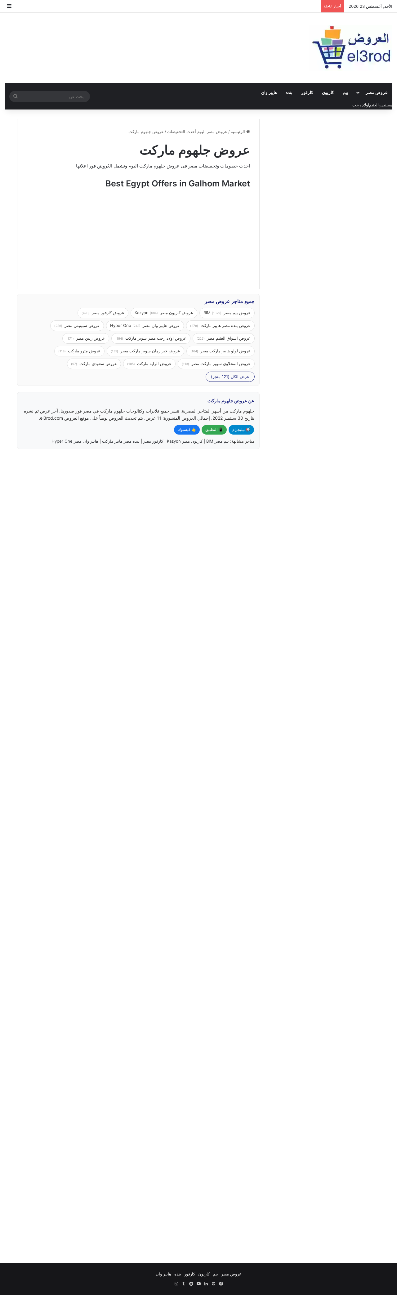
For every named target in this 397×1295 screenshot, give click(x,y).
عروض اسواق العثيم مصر (224, 338)
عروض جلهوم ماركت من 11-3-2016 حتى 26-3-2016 (207, 1169)
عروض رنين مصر (85, 338)
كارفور (307, 92)
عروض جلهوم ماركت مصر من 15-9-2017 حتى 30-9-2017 (78, 482)
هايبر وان (269, 92)
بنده (289, 92)
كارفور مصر (153, 441)
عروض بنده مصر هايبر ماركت (220, 325)
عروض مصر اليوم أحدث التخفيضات (197, 131)
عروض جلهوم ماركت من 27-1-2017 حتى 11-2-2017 (207, 854)
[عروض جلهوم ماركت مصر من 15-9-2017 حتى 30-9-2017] (75, 548)
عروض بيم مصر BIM (227, 312)
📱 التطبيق (214, 429)
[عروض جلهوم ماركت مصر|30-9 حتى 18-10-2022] (201, 548)
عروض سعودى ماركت (94, 363)
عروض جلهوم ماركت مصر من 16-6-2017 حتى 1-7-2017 (204, 653)
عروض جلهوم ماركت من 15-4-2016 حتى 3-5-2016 (81, 1064)
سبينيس (385, 104)
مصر (192, 166)
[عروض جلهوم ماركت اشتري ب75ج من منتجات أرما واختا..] (75, 734)
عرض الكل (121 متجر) (230, 376)
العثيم (374, 104)
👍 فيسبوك (187, 429)
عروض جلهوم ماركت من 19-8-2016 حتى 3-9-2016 (81, 854)
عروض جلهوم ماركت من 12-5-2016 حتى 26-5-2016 (206, 1064)
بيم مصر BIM (217, 441)
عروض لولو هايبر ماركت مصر (220, 350)
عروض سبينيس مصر (77, 325)
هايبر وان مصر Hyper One (74, 441)
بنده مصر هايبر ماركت (121, 441)
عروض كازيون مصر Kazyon (164, 312)
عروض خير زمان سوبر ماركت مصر (145, 350)
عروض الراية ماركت (149, 363)
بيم (345, 92)
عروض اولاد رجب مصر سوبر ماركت (150, 338)
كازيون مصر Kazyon (185, 441)
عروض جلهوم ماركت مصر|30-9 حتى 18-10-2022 (207, 482)
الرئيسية (238, 131)
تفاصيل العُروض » (226, 600)
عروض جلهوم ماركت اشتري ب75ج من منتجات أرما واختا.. (79, 653)
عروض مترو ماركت (79, 350)
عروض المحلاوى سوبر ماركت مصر (216, 363)
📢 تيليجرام (241, 429)
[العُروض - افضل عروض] (350, 48)
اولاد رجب (360, 104)
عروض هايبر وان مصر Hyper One (145, 325)
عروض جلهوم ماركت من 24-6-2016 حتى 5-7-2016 (207, 959)
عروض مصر (377, 92)
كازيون (328, 92)
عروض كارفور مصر (103, 312)
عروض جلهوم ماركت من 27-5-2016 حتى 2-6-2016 (81, 959)
